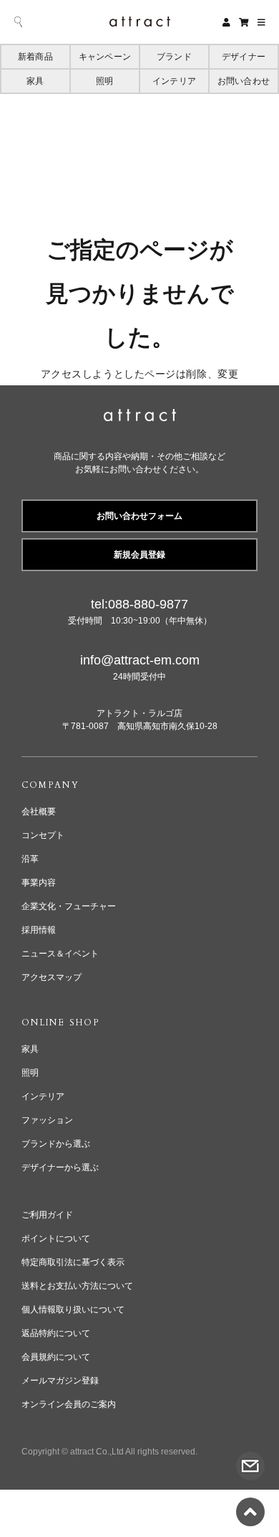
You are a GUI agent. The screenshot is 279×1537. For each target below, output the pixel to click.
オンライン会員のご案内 (68, 1404)
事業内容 (38, 883)
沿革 (30, 859)
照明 (104, 81)
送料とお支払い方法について (77, 1286)
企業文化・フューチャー (68, 906)
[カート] (244, 22)
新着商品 (35, 57)
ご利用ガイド (47, 1215)
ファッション (47, 1120)
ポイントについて (55, 1238)
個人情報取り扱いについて (72, 1310)
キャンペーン (105, 57)
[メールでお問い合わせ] (250, 1458)
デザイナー (243, 57)
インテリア (174, 81)
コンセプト (42, 835)
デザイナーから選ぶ (60, 1167)
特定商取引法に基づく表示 (72, 1262)
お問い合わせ (243, 81)
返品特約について (55, 1333)
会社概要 (38, 812)
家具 (35, 81)
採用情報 (38, 930)
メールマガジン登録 (60, 1381)
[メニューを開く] (261, 22)
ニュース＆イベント (60, 954)
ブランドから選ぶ (55, 1144)
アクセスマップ (51, 977)
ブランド (174, 57)
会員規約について (55, 1357)
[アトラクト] (140, 417)
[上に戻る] (250, 1504)
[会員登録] (226, 22)
